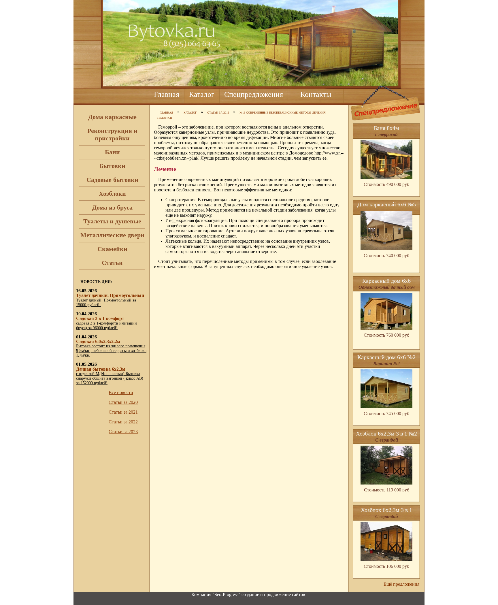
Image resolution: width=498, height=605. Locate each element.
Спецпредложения (253, 94)
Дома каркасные (112, 116)
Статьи (112, 262)
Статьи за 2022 (123, 421)
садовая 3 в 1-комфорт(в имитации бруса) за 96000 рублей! (106, 325)
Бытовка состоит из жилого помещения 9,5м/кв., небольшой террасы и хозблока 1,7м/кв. (111, 350)
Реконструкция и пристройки (112, 134)
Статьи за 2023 (123, 431)
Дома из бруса (112, 207)
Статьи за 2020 (123, 402)
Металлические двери (112, 235)
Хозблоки (112, 193)
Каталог (201, 94)
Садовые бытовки (112, 179)
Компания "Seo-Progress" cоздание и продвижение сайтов (248, 594)
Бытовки (112, 165)
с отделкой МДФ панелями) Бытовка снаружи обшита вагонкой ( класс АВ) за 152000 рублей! (109, 378)
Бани (112, 152)
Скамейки (112, 248)
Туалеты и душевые (112, 221)
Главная (166, 94)
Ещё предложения (401, 584)
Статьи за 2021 (123, 412)
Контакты (315, 94)
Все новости (121, 392)
